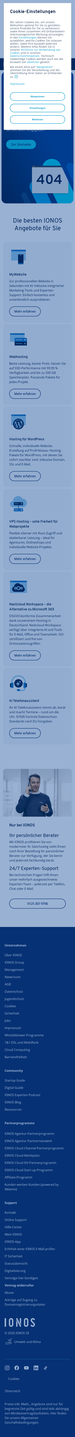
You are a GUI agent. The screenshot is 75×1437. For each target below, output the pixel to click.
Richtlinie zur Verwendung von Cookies (35, 51)
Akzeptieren (44, 67)
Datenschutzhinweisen (24, 56)
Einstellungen (28, 37)
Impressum (17, 84)
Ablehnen (37, 119)
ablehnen (33, 62)
